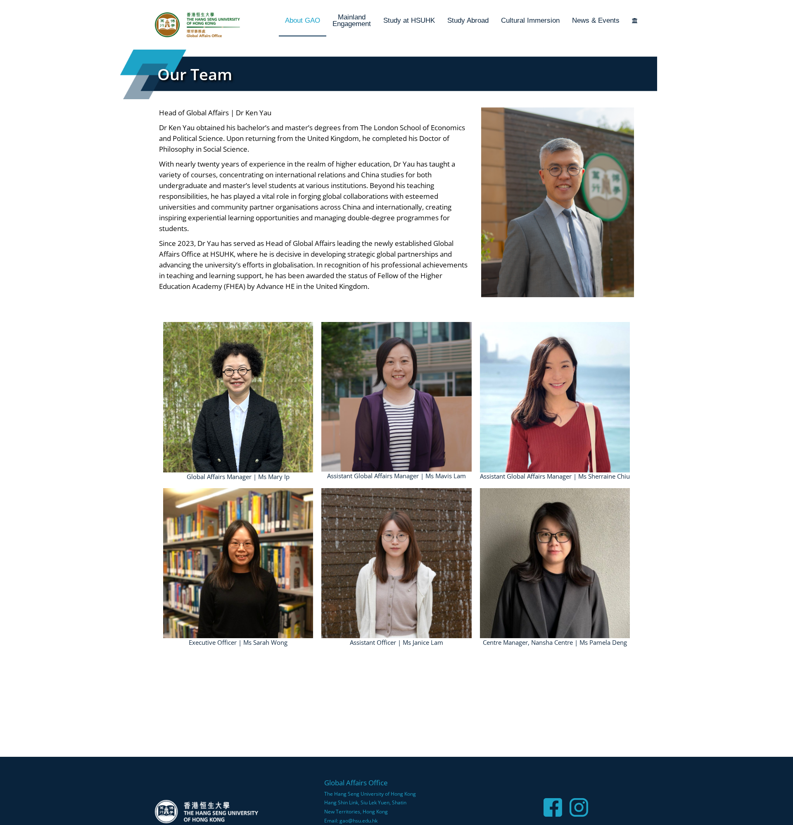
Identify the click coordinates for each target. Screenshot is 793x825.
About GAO (302, 20)
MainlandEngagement (351, 20)
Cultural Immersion (530, 20)
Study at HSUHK (409, 20)
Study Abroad (468, 20)
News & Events (596, 20)
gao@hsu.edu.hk (359, 820)
